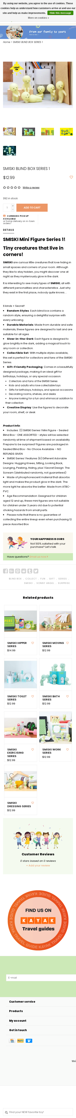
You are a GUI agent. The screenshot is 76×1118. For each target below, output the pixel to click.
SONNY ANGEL (45, 583)
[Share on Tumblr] (29, 571)
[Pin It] (17, 571)
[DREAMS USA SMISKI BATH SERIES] (55, 674)
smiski (28, 583)
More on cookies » (38, 17)
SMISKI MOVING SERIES (53, 644)
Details (8, 230)
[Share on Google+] (11, 571)
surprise (64, 583)
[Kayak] (38, 920)
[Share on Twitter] (35, 571)
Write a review (31, 187)
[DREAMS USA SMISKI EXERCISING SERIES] (20, 728)
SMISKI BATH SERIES (51, 698)
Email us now (38, 556)
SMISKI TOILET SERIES (17, 698)
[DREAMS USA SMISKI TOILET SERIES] (20, 674)
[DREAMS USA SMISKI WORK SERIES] (55, 728)
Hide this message (60, 13)
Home (6, 42)
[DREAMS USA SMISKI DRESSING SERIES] (20, 781)
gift (52, 578)
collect (31, 578)
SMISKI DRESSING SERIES (19, 804)
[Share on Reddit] (23, 571)
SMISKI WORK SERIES (51, 751)
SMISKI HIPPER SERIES (17, 644)
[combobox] (38, 1112)
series (62, 578)
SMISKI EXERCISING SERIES (15, 753)
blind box (15, 578)
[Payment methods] (13, 1040)
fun (42, 578)
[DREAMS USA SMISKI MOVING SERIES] (55, 621)
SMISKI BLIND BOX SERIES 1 (28, 42)
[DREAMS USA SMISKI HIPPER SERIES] (20, 621)
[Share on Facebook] (5, 571)
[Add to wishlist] (71, 177)
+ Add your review (38, 865)
